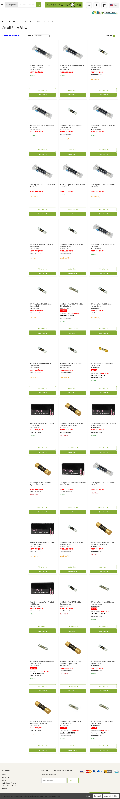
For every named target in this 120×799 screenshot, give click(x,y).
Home (4, 775)
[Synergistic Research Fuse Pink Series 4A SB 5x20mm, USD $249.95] (42, 588)
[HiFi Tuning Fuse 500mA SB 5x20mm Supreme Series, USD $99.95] (103, 648)
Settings (87, 796)
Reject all (97, 796)
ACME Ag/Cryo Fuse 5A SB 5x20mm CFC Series (103, 126)
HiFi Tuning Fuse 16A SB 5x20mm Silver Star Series (71, 722)
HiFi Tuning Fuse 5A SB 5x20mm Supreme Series (101, 305)
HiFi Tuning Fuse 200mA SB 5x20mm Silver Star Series (42, 663)
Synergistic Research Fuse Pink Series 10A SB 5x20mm (73, 484)
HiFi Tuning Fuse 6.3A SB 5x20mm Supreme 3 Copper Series (71, 424)
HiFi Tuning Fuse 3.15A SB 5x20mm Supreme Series (41, 245)
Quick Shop (41, 95)
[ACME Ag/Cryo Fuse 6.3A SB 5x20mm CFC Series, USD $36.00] (73, 171)
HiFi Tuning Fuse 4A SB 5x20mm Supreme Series (70, 365)
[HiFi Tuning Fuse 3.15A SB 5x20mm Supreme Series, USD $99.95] (42, 231)
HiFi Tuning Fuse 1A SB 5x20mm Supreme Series (70, 126)
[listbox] (42, 36)
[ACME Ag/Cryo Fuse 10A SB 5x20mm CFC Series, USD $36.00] (103, 231)
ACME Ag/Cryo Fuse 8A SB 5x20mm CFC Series (103, 186)
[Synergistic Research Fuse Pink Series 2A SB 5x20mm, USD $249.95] (42, 409)
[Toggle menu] (3, 5)
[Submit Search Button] (38, 4)
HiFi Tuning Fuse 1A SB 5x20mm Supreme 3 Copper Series (40, 484)
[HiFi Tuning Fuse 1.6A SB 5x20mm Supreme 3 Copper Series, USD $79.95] (42, 707)
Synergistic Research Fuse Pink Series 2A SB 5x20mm (42, 424)
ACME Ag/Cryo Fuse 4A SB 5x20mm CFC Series (103, 484)
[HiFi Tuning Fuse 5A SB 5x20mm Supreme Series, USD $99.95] (103, 290)
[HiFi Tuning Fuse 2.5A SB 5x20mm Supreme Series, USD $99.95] (73, 529)
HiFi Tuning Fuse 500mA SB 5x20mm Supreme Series (103, 663)
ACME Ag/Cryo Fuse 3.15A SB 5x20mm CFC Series (40, 67)
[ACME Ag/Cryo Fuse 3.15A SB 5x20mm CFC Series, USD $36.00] (42, 52)
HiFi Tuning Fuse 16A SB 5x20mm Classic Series (102, 365)
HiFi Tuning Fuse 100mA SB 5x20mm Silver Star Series (72, 305)
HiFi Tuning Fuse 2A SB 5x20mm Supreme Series (101, 67)
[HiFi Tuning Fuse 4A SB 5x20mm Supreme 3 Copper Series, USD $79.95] (73, 648)
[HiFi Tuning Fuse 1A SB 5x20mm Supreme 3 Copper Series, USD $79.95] (42, 469)
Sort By (30, 36)
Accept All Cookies (110, 796)
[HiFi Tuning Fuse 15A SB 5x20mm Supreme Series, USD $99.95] (73, 588)
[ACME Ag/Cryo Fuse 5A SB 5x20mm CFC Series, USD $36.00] (103, 111)
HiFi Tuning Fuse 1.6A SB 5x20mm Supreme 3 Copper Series (41, 722)
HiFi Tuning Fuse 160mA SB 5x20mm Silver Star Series (103, 603)
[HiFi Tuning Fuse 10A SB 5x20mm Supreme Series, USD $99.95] (42, 290)
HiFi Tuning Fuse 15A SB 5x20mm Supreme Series (71, 603)
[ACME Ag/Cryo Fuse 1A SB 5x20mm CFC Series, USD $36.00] (73, 52)
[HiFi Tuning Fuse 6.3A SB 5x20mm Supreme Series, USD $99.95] (73, 231)
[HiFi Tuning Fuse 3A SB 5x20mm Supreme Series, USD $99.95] (42, 350)
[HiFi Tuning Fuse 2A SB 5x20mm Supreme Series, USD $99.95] (103, 52)
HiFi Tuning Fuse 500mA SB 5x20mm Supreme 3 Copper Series (103, 543)
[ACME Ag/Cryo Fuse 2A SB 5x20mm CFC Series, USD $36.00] (42, 111)
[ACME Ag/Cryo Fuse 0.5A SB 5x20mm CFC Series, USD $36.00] (42, 171)
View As (109, 36)
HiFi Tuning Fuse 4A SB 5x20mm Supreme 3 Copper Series (70, 663)
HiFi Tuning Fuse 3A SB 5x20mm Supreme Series (40, 365)
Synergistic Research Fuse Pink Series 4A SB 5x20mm (42, 603)
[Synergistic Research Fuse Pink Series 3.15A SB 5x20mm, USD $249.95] (42, 529)
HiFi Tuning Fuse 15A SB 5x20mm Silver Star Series (102, 722)
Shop (4, 780)
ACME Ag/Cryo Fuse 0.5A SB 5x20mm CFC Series (42, 186)
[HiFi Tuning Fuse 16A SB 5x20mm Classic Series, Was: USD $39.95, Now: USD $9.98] (103, 350)
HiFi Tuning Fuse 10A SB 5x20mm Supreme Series (41, 305)
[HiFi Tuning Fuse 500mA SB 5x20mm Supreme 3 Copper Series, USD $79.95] (103, 529)
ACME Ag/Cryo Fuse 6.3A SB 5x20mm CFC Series (72, 186)
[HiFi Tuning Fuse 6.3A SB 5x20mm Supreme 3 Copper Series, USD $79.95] (73, 409)
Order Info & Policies (9, 783)
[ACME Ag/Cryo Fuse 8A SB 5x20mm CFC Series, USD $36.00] (103, 171)
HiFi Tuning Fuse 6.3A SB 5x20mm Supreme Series (71, 245)
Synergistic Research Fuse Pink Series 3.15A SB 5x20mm (42, 543)
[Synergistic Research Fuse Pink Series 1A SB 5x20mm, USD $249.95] (103, 409)
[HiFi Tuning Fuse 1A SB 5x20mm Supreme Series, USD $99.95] (73, 111)
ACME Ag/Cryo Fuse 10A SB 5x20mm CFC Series (103, 245)
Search (4, 789)
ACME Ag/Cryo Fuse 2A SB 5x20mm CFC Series (42, 126)
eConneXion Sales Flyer (10, 786)
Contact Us (5, 777)
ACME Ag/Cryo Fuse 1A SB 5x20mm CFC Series (72, 67)
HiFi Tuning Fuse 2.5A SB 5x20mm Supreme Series (71, 543)
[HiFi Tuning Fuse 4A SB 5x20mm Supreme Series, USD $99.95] (73, 350)
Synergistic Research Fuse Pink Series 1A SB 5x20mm (103, 424)
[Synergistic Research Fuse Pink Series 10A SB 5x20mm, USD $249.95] (73, 469)
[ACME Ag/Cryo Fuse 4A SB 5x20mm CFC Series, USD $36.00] (103, 469)
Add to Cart (41, 90)
